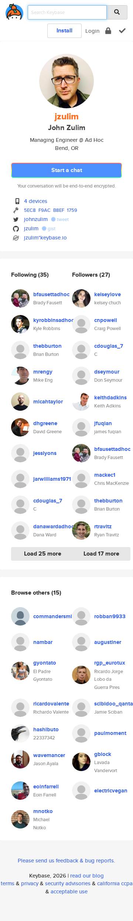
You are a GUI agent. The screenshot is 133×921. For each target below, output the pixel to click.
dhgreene (45, 423)
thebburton (47, 346)
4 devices (35, 201)
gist (51, 228)
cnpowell (105, 320)
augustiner (107, 642)
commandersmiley (56, 616)
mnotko (43, 811)
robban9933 (110, 616)
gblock (102, 754)
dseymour (106, 372)
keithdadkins (110, 397)
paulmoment (110, 733)
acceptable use (69, 891)
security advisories (68, 883)
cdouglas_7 (47, 501)
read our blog (87, 875)
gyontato (44, 663)
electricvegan (110, 791)
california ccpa (115, 883)
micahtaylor (48, 402)
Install (64, 30)
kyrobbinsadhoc (53, 320)
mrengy (42, 372)
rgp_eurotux (109, 663)
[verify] (122, 30)
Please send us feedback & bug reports (66, 860)
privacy (29, 883)
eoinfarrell (46, 786)
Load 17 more (101, 553)
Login (92, 31)
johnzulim (36, 219)
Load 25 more (42, 553)
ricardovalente (51, 704)
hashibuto (46, 729)
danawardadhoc (53, 526)
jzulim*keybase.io (45, 237)
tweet (62, 219)
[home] (14, 10)
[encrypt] (108, 30)
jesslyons (45, 453)
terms (7, 883)
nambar (42, 642)
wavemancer (49, 755)
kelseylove (107, 294)
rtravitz (103, 526)
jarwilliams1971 (52, 479)
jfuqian (103, 423)
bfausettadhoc (51, 294)
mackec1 (104, 475)
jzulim (31, 228)
